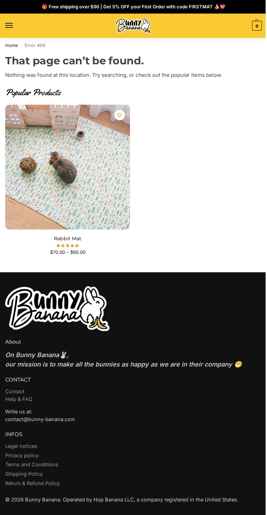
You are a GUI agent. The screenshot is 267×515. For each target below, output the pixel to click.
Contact (14, 391)
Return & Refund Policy (32, 483)
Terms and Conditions (31, 464)
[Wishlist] (119, 115)
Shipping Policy (24, 474)
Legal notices (21, 446)
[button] (256, 26)
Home (11, 45)
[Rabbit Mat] (67, 167)
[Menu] (15, 26)
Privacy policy (22, 455)
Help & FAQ (18, 399)
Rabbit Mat (67, 238)
